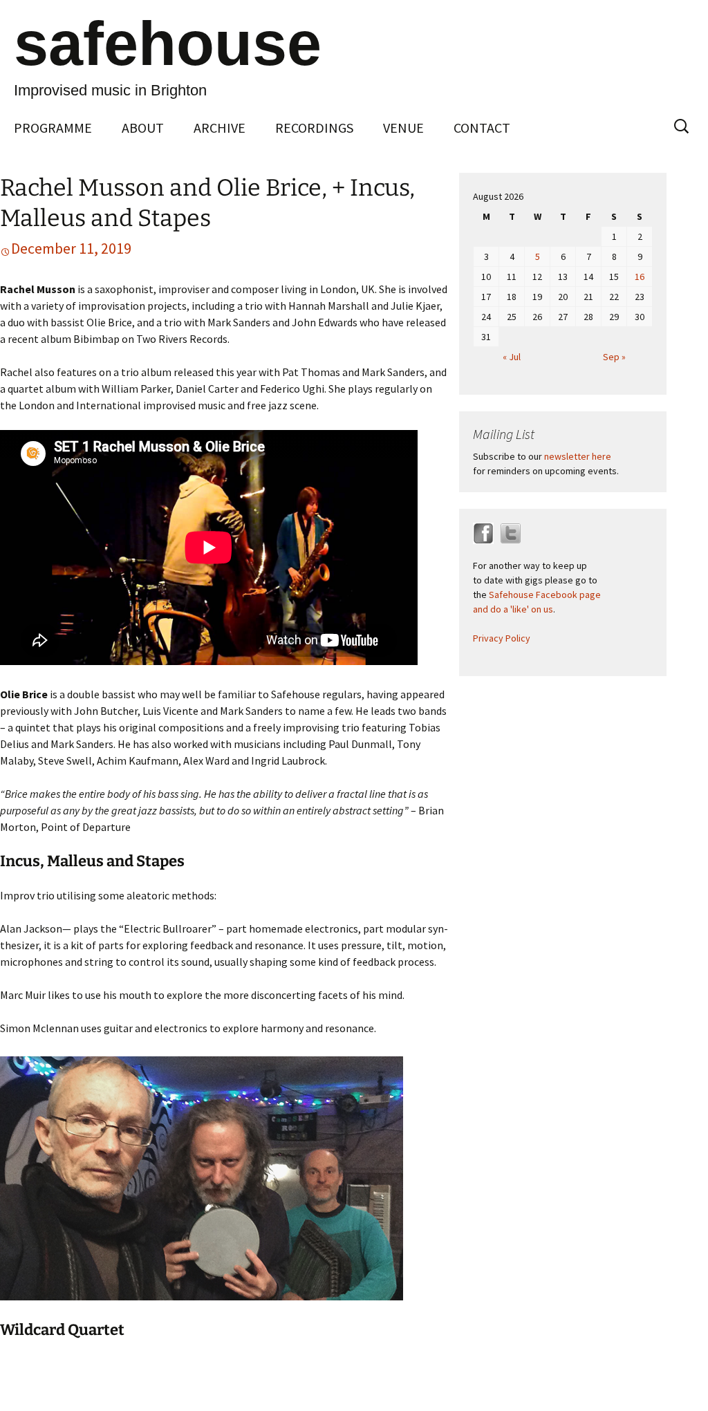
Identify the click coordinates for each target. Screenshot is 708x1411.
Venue (403, 127)
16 (639, 276)
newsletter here (577, 456)
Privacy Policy (501, 638)
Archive (219, 127)
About (143, 127)
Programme (53, 127)
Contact (482, 127)
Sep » (614, 357)
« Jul (512, 357)
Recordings (314, 127)
